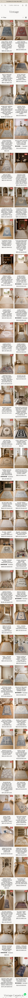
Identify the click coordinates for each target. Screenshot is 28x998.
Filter (4, 17)
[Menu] (2, 5)
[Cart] (26, 5)
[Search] (5, 5)
